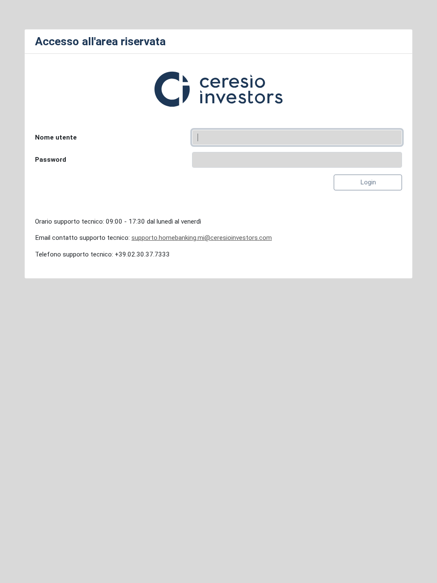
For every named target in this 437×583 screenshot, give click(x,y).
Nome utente (56, 137)
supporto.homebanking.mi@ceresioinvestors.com (201, 238)
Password (50, 159)
